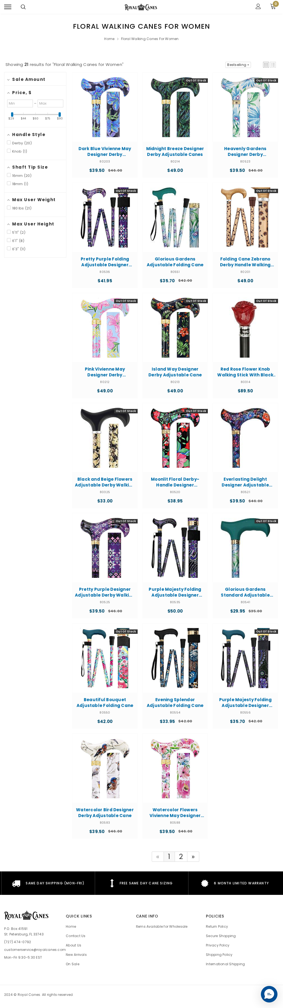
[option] (48, 883)
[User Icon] (258, 7)
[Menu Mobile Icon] (7, 7)
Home (109, 38)
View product (105, 119)
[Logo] (141, 6)
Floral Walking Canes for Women (150, 38)
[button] (266, 65)
